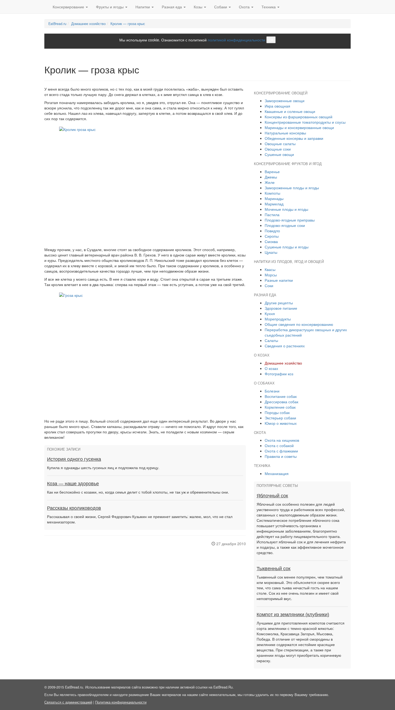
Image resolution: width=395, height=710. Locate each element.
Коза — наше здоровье (73, 483)
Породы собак (277, 412)
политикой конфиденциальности (236, 39)
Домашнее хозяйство (88, 23)
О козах (271, 368)
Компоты (272, 193)
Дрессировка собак (281, 401)
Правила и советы (281, 456)
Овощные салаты (280, 143)
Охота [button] (245, 6)
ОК (271, 39)
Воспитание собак (281, 396)
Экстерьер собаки (280, 417)
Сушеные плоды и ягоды (286, 246)
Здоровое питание (281, 308)
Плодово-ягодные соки (285, 225)
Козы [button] (198, 6)
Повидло (272, 230)
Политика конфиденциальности (120, 702)
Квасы (270, 269)
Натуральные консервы (285, 132)
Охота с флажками (281, 451)
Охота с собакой (279, 445)
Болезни (272, 391)
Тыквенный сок (273, 568)
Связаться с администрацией (68, 702)
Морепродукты (278, 319)
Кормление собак (280, 407)
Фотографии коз (279, 373)
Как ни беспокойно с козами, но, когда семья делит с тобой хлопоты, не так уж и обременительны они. (138, 492)
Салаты (271, 340)
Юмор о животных (281, 423)
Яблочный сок (272, 495)
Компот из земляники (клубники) (293, 614)
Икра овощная (277, 106)
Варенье (272, 171)
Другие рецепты (279, 302)
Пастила (272, 214)
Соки (269, 285)
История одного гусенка (74, 459)
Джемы (271, 177)
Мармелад (274, 203)
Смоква (271, 241)
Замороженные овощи (284, 100)
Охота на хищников (282, 440)
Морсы (271, 274)
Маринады (274, 198)
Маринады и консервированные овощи (299, 127)
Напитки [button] (143, 6)
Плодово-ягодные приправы (290, 220)
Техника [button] (269, 6)
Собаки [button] (221, 6)
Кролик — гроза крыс (127, 23)
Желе (270, 182)
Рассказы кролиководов (74, 508)
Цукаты (271, 252)
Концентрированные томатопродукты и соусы (305, 122)
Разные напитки (279, 280)
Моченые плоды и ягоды (286, 209)
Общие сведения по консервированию (299, 324)
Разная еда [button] (172, 6)
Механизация (277, 473)
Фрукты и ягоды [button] (110, 6)
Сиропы (272, 236)
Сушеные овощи (279, 154)
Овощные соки (278, 149)
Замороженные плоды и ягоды (292, 187)
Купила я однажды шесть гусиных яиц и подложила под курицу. (103, 467)
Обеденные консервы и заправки (294, 138)
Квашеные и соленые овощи (290, 111)
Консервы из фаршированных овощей (298, 116)
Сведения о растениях (285, 345)
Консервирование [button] (69, 6)
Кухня (270, 313)
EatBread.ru (57, 23)
